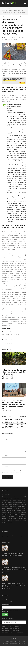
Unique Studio (16, 641)
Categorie (8, 8)
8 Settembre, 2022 (6, 410)
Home (3, 8)
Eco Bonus (5, 628)
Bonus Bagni (20, 632)
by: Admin (4, 37)
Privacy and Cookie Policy (14, 643)
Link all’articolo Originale (8, 331)
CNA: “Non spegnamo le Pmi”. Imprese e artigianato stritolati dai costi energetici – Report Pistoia (13, 405)
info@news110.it (18, 537)
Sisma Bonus (17, 626)
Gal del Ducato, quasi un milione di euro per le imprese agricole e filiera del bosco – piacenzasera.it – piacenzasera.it (14, 374)
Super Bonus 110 (6, 626)
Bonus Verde (15, 630)
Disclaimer (23, 643)
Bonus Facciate (14, 628)
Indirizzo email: (6, 604)
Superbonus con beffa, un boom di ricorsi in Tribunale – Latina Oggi (12, 554)
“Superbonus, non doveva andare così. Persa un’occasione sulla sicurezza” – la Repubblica (14, 569)
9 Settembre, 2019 (14, 37)
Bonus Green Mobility (8, 632)
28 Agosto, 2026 (7, 557)
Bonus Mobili (5, 630)
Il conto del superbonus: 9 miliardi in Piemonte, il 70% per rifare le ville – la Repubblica (13, 585)
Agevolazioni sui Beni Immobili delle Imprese (12, 10)
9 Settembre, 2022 (6, 380)
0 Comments (7, 39)
